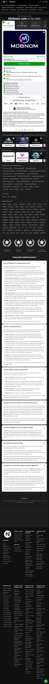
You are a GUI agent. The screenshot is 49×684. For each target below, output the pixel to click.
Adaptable (5, 217)
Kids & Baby (28, 636)
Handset (12, 219)
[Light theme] (45, 2)
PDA (28, 211)
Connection (5, 227)
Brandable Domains (7, 590)
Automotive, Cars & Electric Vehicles (37, 171)
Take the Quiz (6, 559)
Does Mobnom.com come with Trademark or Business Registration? (20, 465)
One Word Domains (7, 596)
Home (2, 5)
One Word (28, 189)
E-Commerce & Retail (19, 168)
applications (42, 232)
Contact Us (40, 9)
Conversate (39, 227)
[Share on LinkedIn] (25, 130)
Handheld (5, 211)
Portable (9, 204)
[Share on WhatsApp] (27, 130)
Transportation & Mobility (22, 171)
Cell (45, 204)
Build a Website (13, 9)
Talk (30, 227)
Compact (11, 211)
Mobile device (27, 230)
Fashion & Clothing (29, 591)
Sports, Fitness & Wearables (9, 171)
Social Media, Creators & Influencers (39, 635)
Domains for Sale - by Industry (31, 7)
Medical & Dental (29, 662)
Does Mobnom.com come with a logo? (13, 443)
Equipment (22, 209)
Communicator (34, 219)
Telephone (28, 217)
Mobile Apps (13, 196)
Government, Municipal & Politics (23, 181)
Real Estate (39, 603)
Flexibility (17, 217)
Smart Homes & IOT (41, 632)
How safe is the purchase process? (12, 326)
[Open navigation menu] (1, 2)
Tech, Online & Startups (8, 168)
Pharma (38, 589)
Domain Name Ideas (40, 546)
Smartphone (10, 206)
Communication (13, 227)
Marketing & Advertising (31, 168)
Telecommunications (33, 225)
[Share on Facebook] (22, 130)
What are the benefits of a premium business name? (16, 263)
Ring (26, 227)
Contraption (5, 209)
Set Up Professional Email (22, 9)
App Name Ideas (40, 548)
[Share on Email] (32, 130)
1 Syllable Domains (7, 622)
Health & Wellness (29, 626)
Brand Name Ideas (40, 539)
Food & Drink (28, 599)
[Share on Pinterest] (30, 130)
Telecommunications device (38, 230)
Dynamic (16, 214)
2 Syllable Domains (7, 624)
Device (16, 206)
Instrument (39, 206)
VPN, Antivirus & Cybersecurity (24, 176)
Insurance (27, 632)
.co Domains (5, 608)
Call (22, 227)
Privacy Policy (17, 547)
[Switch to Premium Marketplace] (43, 2)
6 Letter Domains (7, 618)
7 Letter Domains (7, 620)
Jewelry (27, 634)
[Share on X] (20, 130)
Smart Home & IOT (7, 186)
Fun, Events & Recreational (26, 178)
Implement (29, 209)
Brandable (37, 186)
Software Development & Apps (9, 176)
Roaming (36, 214)
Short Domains (6, 610)
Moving (4, 214)
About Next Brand (32, 9)
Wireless (29, 204)
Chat (34, 227)
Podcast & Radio (16, 186)
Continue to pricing (23, 64)
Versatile (11, 217)
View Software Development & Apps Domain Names (34, 135)
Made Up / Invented (14, 178)
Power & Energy (40, 597)
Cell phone (5, 222)
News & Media (28, 666)
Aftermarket (5, 189)
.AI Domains (5, 604)
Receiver (17, 219)
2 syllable (17, 189)
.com (26, 186)
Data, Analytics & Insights (32, 173)
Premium (31, 186)
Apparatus (32, 206)
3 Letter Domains (7, 612)
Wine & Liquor (39, 678)
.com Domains (6, 598)
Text (4, 232)
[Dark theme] (47, 2)
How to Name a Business (22, 5)
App (8, 196)
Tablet (32, 211)
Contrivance (42, 222)
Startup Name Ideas (41, 544)
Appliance (12, 209)
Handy (34, 204)
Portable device (18, 230)
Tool (17, 209)
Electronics (36, 178)
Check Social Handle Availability (7, 7)
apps (30, 232)
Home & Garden (28, 628)
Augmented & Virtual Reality (38, 176)
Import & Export (29, 630)
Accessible (42, 214)
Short (11, 189)
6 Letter (22, 189)
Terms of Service (18, 551)
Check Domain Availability (33, 5)
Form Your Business (43, 7)
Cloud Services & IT (19, 184)
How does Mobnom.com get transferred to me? (15, 369)
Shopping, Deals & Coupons (30, 184)
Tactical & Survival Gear (8, 184)
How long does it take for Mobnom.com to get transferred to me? (20, 402)
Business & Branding (18, 624)
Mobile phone (39, 211)
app (26, 232)
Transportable (22, 204)
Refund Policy (17, 549)
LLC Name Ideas (40, 561)
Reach (4, 230)
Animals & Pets (17, 597)
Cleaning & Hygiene (18, 633)
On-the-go (40, 204)
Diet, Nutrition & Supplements (38, 181)
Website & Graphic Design (19, 173)
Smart (22, 232)
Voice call (12, 232)
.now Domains (6, 606)
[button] (4, 22)
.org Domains (6, 602)
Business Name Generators (10, 5)
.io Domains (5, 600)
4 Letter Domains (7, 614)
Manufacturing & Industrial (8, 181)
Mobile (4, 196)
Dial (19, 227)
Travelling (10, 214)
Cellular (4, 206)
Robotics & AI (39, 615)
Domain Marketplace (20, 7)
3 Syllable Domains (7, 626)
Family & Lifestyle (29, 589)
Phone (22, 217)
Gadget (21, 206)
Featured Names (29, 594)
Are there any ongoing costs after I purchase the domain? (18, 427)
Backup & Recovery (18, 615)
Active (21, 214)
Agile (25, 214)
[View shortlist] (41, 2)
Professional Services (7, 173)
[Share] (38, 2)
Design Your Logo (4, 9)
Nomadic (24, 211)
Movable (15, 204)
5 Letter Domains (7, 616)
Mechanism (35, 209)
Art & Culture (17, 602)
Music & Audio (28, 664)
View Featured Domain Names (39, 150)
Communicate (10, 230)
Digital (18, 232)
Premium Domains (7, 588)
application (36, 232)
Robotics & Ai (5, 178)
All (22, 186)
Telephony (42, 225)
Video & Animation (40, 669)
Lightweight (17, 211)
